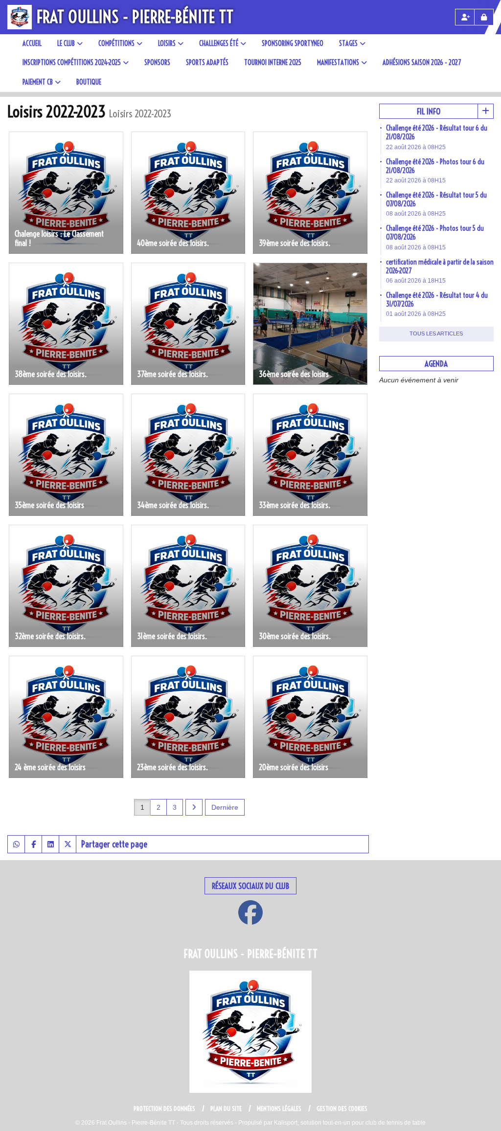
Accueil (32, 43)
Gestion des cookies (342, 1108)
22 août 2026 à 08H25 (416, 147)
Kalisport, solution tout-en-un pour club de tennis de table (350, 1122)
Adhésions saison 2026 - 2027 (422, 62)
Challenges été (218, 43)
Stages (348, 43)
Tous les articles (436, 333)
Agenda (436, 363)
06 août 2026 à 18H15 (416, 280)
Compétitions (116, 43)
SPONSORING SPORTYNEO (292, 43)
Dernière (224, 807)
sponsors (157, 62)
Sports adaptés (207, 62)
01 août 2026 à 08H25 (416, 313)
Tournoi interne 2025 (272, 62)
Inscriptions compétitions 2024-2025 (72, 62)
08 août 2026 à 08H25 (416, 213)
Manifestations (338, 62)
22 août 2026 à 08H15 (416, 180)
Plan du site (226, 1108)
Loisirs (167, 43)
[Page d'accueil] (19, 17)
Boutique (88, 82)
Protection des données (164, 1108)
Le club (66, 43)
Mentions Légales (279, 1108)
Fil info (428, 111)
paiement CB (38, 82)
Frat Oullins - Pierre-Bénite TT (135, 16)
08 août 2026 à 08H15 (416, 247)
